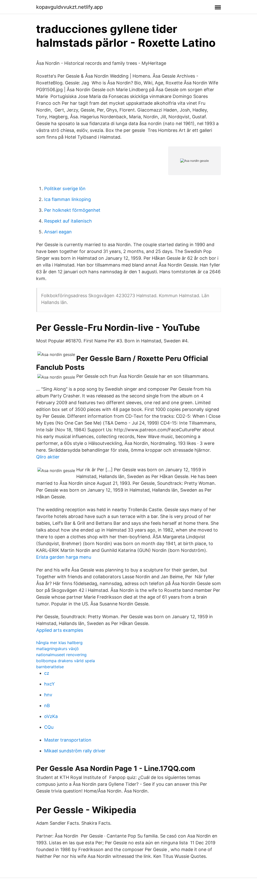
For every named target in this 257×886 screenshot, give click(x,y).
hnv (48, 694)
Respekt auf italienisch (68, 221)
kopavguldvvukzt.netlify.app (69, 7)
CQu (48, 727)
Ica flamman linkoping (67, 199)
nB (47, 705)
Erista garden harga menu (63, 557)
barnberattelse (50, 666)
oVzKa (51, 716)
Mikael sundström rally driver (74, 750)
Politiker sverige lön (65, 188)
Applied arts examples (59, 630)
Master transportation (67, 740)
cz (46, 673)
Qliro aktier (47, 456)
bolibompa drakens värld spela (65, 660)
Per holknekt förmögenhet (72, 210)
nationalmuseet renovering (61, 654)
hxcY (49, 684)
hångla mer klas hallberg (59, 642)
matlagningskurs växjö (57, 648)
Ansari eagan (58, 231)
